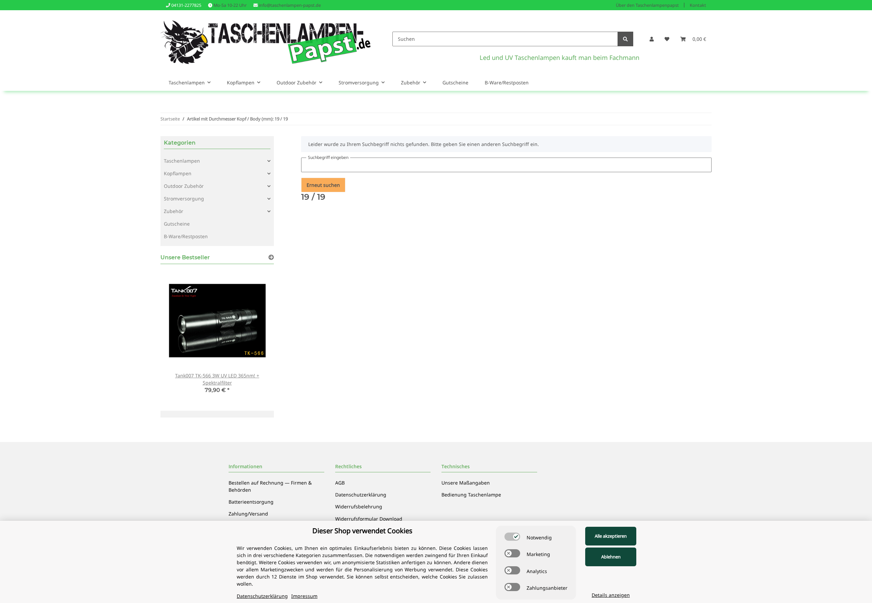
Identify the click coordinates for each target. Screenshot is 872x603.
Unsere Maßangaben (465, 482)
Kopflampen (177, 173)
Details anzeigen (611, 595)
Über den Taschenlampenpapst (647, 5)
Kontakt (698, 5)
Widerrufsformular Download (368, 519)
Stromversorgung (184, 198)
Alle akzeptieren (611, 536)
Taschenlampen (182, 161)
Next (257, 336)
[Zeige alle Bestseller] (271, 257)
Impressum (304, 596)
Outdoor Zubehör (184, 186)
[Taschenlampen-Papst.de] (265, 38)
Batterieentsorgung (251, 502)
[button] (651, 39)
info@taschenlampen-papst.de (290, 5)
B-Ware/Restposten (186, 236)
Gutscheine (177, 224)
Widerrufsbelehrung (358, 506)
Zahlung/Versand (248, 513)
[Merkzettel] (667, 39)
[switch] (512, 537)
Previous (177, 336)
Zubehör (173, 211)
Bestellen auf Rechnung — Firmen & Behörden (270, 486)
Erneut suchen (323, 185)
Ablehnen (611, 557)
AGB (340, 482)
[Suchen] (625, 39)
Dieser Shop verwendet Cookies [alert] (362, 530)
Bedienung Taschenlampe (471, 494)
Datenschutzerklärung (360, 494)
